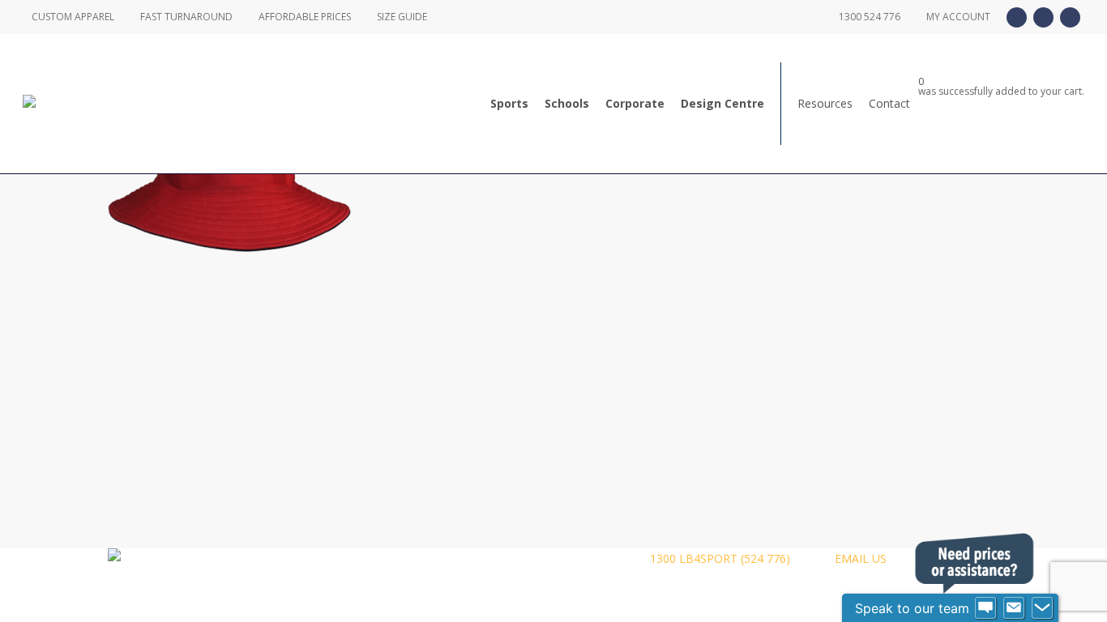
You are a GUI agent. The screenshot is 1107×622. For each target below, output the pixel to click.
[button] (553, 611)
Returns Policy (492, 558)
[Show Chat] (985, 608)
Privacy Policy (387, 558)
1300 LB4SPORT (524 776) (718, 558)
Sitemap (583, 558)
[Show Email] (1013, 608)
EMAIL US (859, 558)
